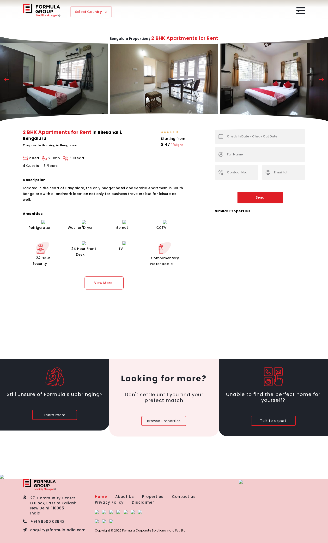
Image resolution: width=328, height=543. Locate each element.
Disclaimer (143, 502)
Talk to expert (273, 420)
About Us (124, 496)
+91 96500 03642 (47, 521)
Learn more (55, 415)
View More (103, 282)
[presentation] (6, 80)
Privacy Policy (109, 502)
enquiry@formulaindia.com (57, 529)
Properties (153, 496)
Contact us (184, 496)
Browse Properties (164, 421)
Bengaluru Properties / (130, 38)
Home (101, 496)
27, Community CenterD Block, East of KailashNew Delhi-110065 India (53, 506)
